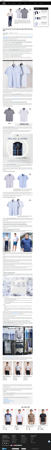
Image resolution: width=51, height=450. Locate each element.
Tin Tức (30, 3)
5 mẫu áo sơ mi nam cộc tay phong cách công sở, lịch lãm (44, 23)
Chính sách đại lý (14, 438)
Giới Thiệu (35, 3)
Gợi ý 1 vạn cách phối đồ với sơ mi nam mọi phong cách (44, 11)
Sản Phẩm (19, 3)
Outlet (9, 3)
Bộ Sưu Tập (14, 3)
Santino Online (41, 3)
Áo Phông (32, 438)
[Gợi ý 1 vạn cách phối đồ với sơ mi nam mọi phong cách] (38, 12)
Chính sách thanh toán (24, 438)
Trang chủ (4, 5)
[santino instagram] (3, 0)
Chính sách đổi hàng (23, 441)
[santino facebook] (2, 0)
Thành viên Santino (23, 442)
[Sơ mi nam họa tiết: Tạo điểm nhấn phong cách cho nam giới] (38, 18)
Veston (32, 441)
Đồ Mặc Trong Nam (33, 442)
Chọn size (25, 3)
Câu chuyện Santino (14, 442)
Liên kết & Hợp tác (14, 441)
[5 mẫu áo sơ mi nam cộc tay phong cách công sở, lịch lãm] (38, 24)
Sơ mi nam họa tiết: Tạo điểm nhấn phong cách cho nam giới (44, 17)
